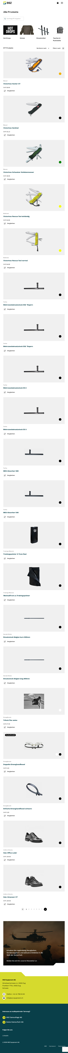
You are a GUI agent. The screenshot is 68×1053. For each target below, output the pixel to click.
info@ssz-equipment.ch (14, 998)
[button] (61, 3)
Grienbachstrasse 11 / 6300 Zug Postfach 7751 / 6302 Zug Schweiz (14, 986)
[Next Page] (45, 909)
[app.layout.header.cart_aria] (57, 2)
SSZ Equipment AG (9, 980)
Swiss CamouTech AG (14, 1022)
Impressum (52, 1046)
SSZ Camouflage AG (14, 1017)
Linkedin (5, 1035)
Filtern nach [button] (57, 48)
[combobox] (13, 19)
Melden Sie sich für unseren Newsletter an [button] (22, 961)
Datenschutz (62, 1046)
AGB (45, 1046)
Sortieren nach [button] (42, 48)
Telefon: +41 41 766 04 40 (15, 994)
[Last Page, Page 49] (48, 909)
